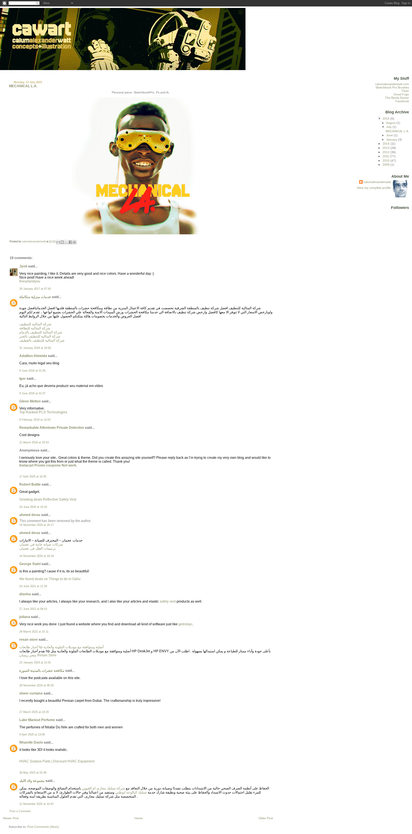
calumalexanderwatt (377, 182)
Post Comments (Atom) (43, 826)
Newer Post (11, 818)
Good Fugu (401, 94)
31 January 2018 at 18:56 (35, 348)
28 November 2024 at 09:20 (36, 685)
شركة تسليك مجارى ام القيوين (103, 788)
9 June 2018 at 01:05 (32, 370)
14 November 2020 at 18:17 (36, 525)
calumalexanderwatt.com (392, 84)
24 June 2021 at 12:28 (33, 586)
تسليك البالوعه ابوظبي (131, 792)
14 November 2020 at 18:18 (36, 556)
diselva (25, 594)
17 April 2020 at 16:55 (32, 476)
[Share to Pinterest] (74, 242)
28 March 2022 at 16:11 (33, 631)
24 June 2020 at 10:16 (33, 507)
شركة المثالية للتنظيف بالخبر (39, 336)
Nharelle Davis (31, 742)
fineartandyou (29, 281)
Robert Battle (30, 484)
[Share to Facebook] (70, 242)
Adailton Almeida (33, 356)
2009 (386, 164)
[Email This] (58, 242)
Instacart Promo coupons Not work (47, 465)
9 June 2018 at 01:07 (32, 393)
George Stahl (30, 564)
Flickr (405, 91)
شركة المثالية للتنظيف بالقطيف (41, 340)
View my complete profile (374, 187)
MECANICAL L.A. (397, 131)
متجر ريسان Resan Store (37, 655)
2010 (386, 160)
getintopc (185, 624)
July (389, 127)
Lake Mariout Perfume (37, 720)
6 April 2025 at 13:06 (32, 734)
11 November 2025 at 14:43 (36, 804)
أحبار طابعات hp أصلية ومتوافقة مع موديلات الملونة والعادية (61, 647)
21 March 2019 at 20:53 (34, 442)
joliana (24, 617)
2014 (386, 143)
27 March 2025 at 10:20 (34, 712)
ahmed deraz (29, 515)
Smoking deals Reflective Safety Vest (47, 499)
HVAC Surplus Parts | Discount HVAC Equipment (56, 761)
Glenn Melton (30, 401)
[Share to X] (66, 242)
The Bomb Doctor (397, 97)
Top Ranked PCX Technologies (43, 412)
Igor (22, 378)
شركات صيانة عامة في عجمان (41, 544)
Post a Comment (20, 811)
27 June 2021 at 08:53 (33, 609)
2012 (386, 152)
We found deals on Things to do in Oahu (49, 579)
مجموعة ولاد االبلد (32, 781)
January (392, 139)
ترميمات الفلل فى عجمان (37, 548)
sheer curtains (31, 693)
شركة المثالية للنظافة (34, 328)
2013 (386, 148)
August (391, 122)
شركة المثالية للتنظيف (35, 324)
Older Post (266, 818)
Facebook (402, 101)
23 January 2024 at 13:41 (35, 662)
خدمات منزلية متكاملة (35, 297)
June (390, 135)
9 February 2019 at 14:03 (34, 419)
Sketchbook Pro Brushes (392, 87)
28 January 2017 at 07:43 (35, 288)
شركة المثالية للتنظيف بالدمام (40, 332)
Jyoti (23, 266)
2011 (386, 156)
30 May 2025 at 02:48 (32, 772)
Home (139, 818)
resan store (28, 639)
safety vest (168, 601)
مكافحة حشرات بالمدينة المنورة (41, 670)
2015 (386, 118)
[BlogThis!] (62, 242)
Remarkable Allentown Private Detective (51, 427)
